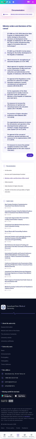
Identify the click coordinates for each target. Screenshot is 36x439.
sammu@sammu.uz (11, 382)
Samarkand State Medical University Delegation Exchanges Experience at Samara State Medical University (18, 273)
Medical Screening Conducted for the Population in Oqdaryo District (19, 287)
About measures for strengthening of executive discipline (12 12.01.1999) (18, 60)
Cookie (18, 428)
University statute (6, 337)
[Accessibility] (13, 2)
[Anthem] (7, 2)
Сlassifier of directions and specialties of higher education (17, 191)
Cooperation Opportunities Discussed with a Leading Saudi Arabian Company (17, 218)
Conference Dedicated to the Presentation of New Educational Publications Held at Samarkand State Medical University (18, 265)
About (2, 428)
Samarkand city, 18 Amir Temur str (15, 374)
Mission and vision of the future (10, 330)
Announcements (6, 354)
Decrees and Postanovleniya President (15, 174)
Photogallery (4, 357)
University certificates (7, 341)
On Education (8, 170)
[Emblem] (4, 2)
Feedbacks (25, 428)
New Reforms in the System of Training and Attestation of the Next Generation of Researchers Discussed (19, 246)
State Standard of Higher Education (14, 186)
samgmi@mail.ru (10, 386)
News (2, 350)
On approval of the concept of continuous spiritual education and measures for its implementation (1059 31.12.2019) (19, 137)
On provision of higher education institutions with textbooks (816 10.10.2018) (17, 115)
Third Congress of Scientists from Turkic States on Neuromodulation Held (18, 280)
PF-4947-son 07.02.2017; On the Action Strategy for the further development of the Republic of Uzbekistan (19, 52)
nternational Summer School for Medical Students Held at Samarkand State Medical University (18, 211)
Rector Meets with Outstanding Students (16, 231)
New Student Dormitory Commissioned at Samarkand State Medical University (16, 205)
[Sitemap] (10, 2)
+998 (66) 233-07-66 (11, 378)
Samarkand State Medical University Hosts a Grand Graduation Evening (17, 225)
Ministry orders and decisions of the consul (17, 178)
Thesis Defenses (6, 364)
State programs (9, 182)
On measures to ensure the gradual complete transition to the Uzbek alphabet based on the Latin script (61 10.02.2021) (18, 147)
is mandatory (26, 416)
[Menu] (33, 2)
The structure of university (8, 334)
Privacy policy (10, 428)
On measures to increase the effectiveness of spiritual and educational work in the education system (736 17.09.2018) (17, 106)
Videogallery (4, 361)
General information (6, 327)
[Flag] (2, 2)
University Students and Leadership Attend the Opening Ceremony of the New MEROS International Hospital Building (18, 238)
